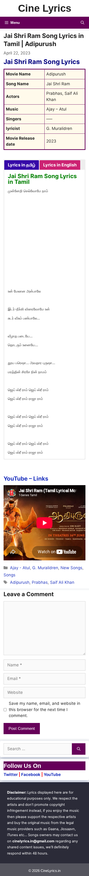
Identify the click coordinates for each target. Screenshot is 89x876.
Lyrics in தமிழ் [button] (21, 164)
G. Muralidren (45, 567)
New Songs (71, 567)
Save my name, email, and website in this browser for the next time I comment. (44, 709)
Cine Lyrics (44, 8)
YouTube (52, 774)
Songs (9, 575)
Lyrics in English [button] (60, 164)
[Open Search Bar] (82, 23)
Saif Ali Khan (62, 582)
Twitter (11, 774)
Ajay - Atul (20, 567)
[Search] (78, 749)
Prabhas (40, 582)
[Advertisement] (44, 242)
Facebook (30, 774)
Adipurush (19, 582)
